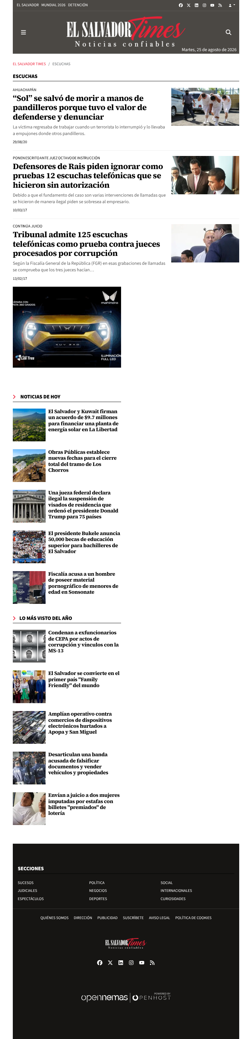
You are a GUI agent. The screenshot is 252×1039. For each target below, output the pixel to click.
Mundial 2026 (53, 5)
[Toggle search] (228, 32)
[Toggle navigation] (23, 32)
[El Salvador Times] (126, 32)
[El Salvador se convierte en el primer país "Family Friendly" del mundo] (29, 686)
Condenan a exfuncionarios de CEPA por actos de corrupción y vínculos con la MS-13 (83, 641)
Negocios (98, 891)
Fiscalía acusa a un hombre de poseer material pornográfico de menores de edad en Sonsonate (83, 583)
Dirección (83, 918)
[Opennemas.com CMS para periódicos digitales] (126, 1004)
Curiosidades (173, 899)
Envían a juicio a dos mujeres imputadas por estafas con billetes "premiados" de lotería (84, 804)
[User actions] (232, 5)
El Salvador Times (29, 64)
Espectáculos (31, 899)
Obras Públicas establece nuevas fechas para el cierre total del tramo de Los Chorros (82, 461)
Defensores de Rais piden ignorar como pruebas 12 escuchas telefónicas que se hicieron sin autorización (88, 176)
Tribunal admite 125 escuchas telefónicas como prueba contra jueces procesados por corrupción (86, 244)
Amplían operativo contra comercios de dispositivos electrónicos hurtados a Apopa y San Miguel (80, 723)
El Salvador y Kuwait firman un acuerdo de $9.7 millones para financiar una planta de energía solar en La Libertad (83, 420)
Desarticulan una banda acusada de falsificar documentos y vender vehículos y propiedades (78, 763)
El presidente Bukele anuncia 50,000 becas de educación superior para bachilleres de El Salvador (84, 542)
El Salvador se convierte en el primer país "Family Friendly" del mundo (83, 679)
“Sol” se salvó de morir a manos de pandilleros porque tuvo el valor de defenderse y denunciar (80, 108)
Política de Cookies (193, 918)
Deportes (98, 899)
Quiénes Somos (54, 918)
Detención (78, 5)
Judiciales (27, 891)
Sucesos (25, 883)
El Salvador (28, 5)
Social (167, 883)
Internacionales (176, 891)
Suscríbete (133, 918)
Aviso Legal (159, 918)
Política (97, 883)
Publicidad (107, 918)
